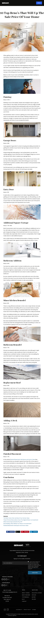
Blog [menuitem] (23, 599)
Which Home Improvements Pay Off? (12, 521)
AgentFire (14, 615)
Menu (39, 2)
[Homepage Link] (5, 3)
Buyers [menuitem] (34, 597)
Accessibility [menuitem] (19, 609)
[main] (22, 274)
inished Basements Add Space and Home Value (23, 459)
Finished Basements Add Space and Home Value (15, 525)
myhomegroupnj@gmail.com (9, 592)
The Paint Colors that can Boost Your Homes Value (16, 518)
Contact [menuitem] (24, 601)
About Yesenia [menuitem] (26, 592)
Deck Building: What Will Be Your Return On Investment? (17, 523)
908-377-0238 (7, 590)
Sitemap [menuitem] (34, 609)
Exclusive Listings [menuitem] (37, 592)
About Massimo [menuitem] (26, 594)
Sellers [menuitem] (34, 599)
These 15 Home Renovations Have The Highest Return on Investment (20, 520)
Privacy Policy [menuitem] (27, 609)
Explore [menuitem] (34, 594)
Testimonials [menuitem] (25, 597)
